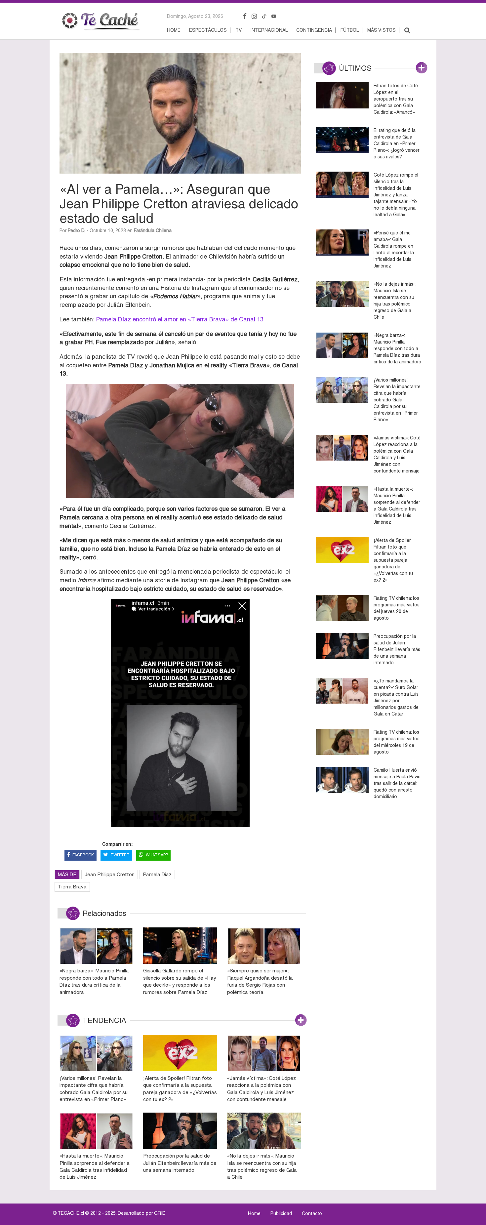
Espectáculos (208, 30)
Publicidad (281, 1213)
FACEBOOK (83, 855)
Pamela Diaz (157, 874)
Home (174, 30)
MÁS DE (67, 874)
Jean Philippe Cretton (110, 874)
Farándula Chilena (153, 230)
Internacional (269, 30)
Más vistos (381, 30)
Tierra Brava (72, 886)
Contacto (312, 1213)
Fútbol (350, 30)
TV (238, 30)
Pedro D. (76, 230)
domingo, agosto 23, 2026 (195, 16)
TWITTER (120, 855)
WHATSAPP (157, 855)
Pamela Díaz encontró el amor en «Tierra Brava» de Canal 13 (179, 319)
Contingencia (314, 30)
